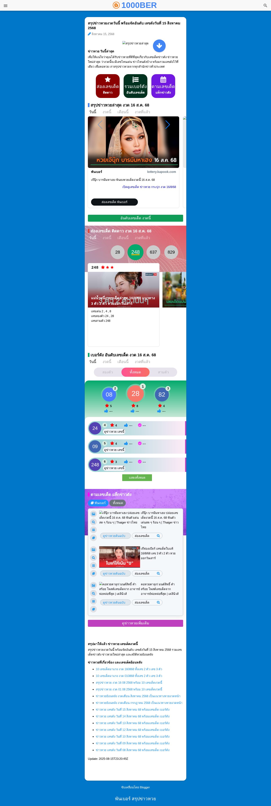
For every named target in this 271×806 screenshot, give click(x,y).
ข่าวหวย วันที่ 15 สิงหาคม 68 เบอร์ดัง (132, 709)
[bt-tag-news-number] (93, 521)
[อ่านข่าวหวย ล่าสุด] (159, 45)
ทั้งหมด (135, 372)
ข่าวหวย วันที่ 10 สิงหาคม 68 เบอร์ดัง (132, 736)
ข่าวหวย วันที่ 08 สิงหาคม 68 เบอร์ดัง (132, 750)
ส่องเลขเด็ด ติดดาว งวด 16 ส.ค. (121, 231)
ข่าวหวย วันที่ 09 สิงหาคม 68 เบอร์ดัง (132, 743)
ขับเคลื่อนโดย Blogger (135, 787)
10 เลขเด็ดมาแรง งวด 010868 (129, 676)
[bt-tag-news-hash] (93, 537)
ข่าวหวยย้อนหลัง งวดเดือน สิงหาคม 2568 (138, 696)
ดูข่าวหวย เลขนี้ (114, 431)
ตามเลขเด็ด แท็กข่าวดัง (111, 494)
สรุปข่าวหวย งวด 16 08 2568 (129, 682)
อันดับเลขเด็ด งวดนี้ (135, 218)
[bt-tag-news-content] (93, 529)
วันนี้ (92, 112)
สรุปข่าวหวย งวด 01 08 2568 (129, 689)
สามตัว (163, 372)
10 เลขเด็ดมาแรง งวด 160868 (129, 669)
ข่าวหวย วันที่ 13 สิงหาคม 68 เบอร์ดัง (132, 723)
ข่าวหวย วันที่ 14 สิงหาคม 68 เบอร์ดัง (132, 716)
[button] (167, 124)
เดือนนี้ (122, 112)
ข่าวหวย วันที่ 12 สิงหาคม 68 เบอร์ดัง (132, 729)
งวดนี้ (107, 112)
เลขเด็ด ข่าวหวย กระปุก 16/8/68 (149, 187)
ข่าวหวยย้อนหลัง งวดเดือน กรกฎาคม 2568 (139, 702)
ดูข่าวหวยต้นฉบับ (114, 536)
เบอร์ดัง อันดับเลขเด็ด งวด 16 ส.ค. (123, 355)
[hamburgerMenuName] (5, 6)
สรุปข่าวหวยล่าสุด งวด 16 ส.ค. (120, 105)
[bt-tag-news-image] (93, 514)
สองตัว (107, 372)
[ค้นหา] (265, 6)
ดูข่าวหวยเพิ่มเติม (135, 623)
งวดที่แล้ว (142, 112)
